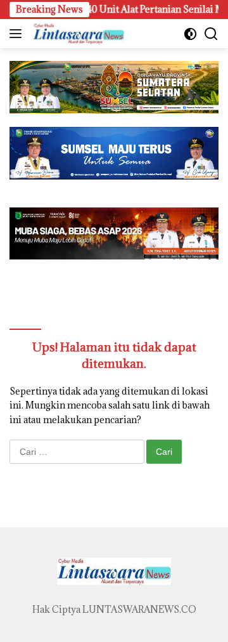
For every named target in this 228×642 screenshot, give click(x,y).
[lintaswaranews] (77, 33)
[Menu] (18, 33)
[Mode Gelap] (190, 33)
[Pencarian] (211, 33)
